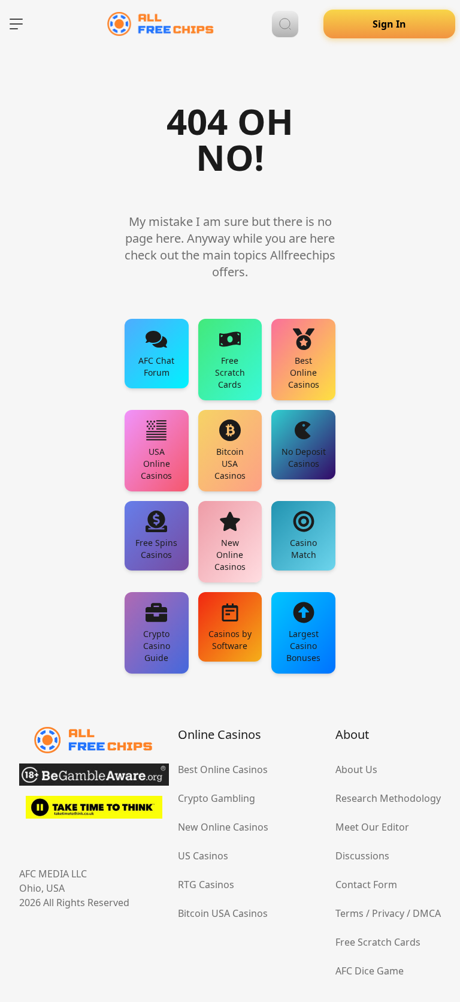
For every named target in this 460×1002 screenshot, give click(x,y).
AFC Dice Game (369, 970)
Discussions (362, 855)
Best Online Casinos (223, 769)
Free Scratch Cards (377, 942)
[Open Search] (285, 24)
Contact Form (366, 884)
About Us (356, 769)
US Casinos (203, 855)
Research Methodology (388, 798)
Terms (349, 913)
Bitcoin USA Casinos (223, 913)
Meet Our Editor (372, 827)
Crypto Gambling (216, 798)
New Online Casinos (223, 827)
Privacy (388, 913)
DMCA (427, 913)
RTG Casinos (206, 884)
